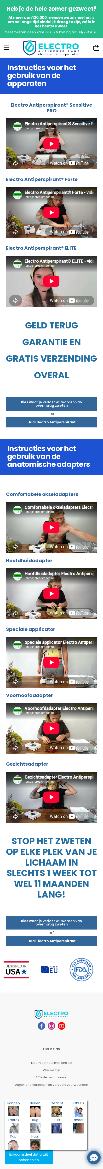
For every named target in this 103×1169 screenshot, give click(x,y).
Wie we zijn (51, 1070)
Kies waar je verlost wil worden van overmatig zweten (51, 404)
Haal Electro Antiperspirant (52, 422)
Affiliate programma (51, 1077)
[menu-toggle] (6, 48)
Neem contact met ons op (51, 1062)
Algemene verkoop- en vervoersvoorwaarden (51, 1084)
